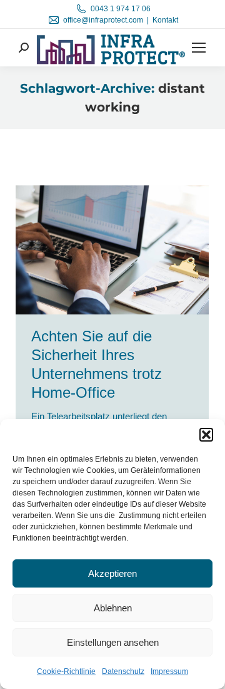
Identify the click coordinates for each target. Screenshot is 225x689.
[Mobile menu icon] (198, 47)
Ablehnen (113, 608)
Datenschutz (123, 671)
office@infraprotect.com (103, 20)
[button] (206, 434)
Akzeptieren (112, 573)
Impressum (169, 671)
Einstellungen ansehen (113, 642)
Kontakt (165, 20)
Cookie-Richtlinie (66, 671)
